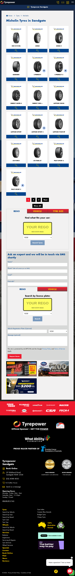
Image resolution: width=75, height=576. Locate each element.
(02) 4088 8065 (12, 479)
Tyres (4, 509)
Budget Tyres (41, 515)
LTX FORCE (16, 160)
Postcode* (11, 281)
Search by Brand (8, 517)
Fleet (4, 556)
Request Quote (15, 356)
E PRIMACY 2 (59, 74)
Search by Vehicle (8, 512)
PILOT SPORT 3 (16, 189)
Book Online (7, 553)
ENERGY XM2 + (37, 103)
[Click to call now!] (58, 2)
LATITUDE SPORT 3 (37, 132)
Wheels (5, 525)
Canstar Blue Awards (44, 512)
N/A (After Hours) (11, 483)
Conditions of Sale (26, 573)
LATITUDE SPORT (16, 132)
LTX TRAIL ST (37, 160)
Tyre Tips (5, 522)
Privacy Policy (46, 349)
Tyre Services (6, 543)
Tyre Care (5, 520)
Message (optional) (14, 335)
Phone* (19, 268)
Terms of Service (59, 349)
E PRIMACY (37, 74)
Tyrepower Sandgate (39, 7)
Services (5, 532)
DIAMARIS (16, 74)
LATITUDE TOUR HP (59, 132)
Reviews (5, 561)
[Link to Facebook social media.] (56, 571)
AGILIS (37, 46)
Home (10, 16)
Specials (5, 548)
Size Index (40, 509)
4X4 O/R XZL (16, 46)
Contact (5, 550)
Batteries (5, 535)
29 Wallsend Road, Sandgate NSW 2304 (14, 473)
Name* (10, 262)
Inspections (6, 538)
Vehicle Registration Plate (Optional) (20, 329)
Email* (10, 275)
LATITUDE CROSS (59, 103)
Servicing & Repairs (9, 540)
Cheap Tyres (41, 517)
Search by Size (7, 515)
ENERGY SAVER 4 (16, 103)
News (4, 558)
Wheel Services (7, 545)
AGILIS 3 (59, 46)
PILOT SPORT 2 (59, 160)
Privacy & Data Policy (14, 573)
